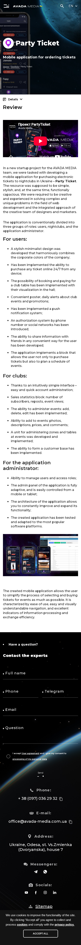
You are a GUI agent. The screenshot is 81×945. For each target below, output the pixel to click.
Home (6, 66)
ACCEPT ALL (40, 933)
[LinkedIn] (54, 892)
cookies (22, 924)
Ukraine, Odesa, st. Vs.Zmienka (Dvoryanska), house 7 (40, 847)
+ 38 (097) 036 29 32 (37, 798)
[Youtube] (26, 892)
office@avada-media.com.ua (37, 821)
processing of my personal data (30, 759)
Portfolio (15, 66)
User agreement (30, 753)
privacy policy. (64, 924)
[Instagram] (45, 892)
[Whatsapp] (45, 871)
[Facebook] (36, 892)
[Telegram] (36, 871)
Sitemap (43, 906)
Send (40, 772)
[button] (6, 5)
